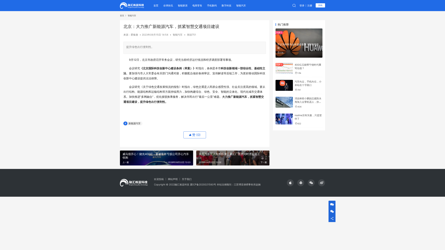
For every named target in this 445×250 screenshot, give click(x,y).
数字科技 (226, 5)
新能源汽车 (134, 123)
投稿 (320, 5)
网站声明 (173, 179)
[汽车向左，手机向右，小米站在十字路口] (284, 85)
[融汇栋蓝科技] (132, 5)
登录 (302, 5)
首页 (155, 5)
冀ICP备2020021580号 (203, 184)
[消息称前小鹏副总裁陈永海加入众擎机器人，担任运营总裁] (284, 102)
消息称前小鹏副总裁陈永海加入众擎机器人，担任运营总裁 (308, 102)
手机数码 (212, 5)
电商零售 (197, 5)
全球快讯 (168, 5)
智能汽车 (241, 5)
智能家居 (183, 5)
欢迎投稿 (159, 179)
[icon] (290, 182)
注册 (309, 5)
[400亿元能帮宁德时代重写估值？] (284, 68)
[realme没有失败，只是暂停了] (284, 119)
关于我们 (187, 179)
